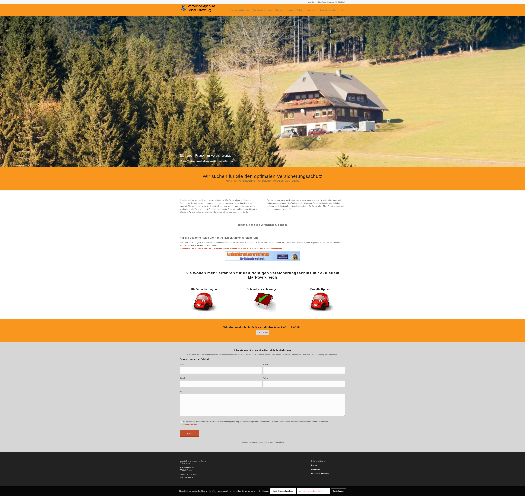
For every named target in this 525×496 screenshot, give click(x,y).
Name (183, 365)
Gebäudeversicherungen (262, 289)
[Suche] (342, 10)
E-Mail (266, 365)
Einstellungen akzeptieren (283, 491)
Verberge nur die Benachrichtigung (313, 491)
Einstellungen (338, 491)
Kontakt (314, 465)
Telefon (266, 378)
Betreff (183, 378)
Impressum (315, 469)
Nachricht (184, 391)
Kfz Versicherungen (204, 289)
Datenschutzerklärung (188, 425)
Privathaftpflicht (320, 289)
